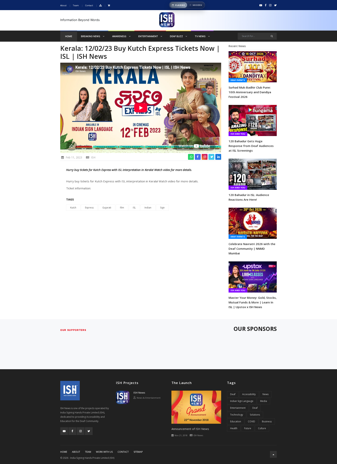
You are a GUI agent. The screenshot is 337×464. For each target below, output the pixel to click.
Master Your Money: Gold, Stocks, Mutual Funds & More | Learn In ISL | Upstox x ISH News (253, 302)
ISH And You (238, 133)
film (122, 207)
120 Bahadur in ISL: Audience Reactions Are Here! (249, 197)
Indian (148, 207)
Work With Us (104, 451)
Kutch (73, 207)
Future (247, 428)
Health (233, 428)
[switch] (187, 5)
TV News (200, 36)
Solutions (255, 414)
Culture (262, 428)
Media (263, 401)
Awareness (119, 36)
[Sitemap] (100, 5)
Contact (89, 5)
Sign (162, 207)
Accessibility (249, 394)
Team (76, 5)
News (266, 394)
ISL (134, 207)
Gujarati (106, 207)
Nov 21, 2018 (181, 435)
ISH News (139, 392)
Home (68, 36)
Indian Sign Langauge (241, 401)
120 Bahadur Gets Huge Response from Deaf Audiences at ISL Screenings (251, 145)
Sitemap (138, 451)
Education (235, 421)
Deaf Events (238, 80)
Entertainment (148, 36)
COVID (251, 421)
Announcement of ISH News (190, 429)
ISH (93, 157)
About (63, 5)
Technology (236, 414)
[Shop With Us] (109, 5)
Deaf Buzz (177, 36)
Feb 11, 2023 (74, 157)
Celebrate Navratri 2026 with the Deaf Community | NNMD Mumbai (252, 248)
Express (89, 207)
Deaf (232, 394)
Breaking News (91, 36)
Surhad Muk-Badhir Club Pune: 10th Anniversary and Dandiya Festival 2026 (250, 92)
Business (267, 421)
